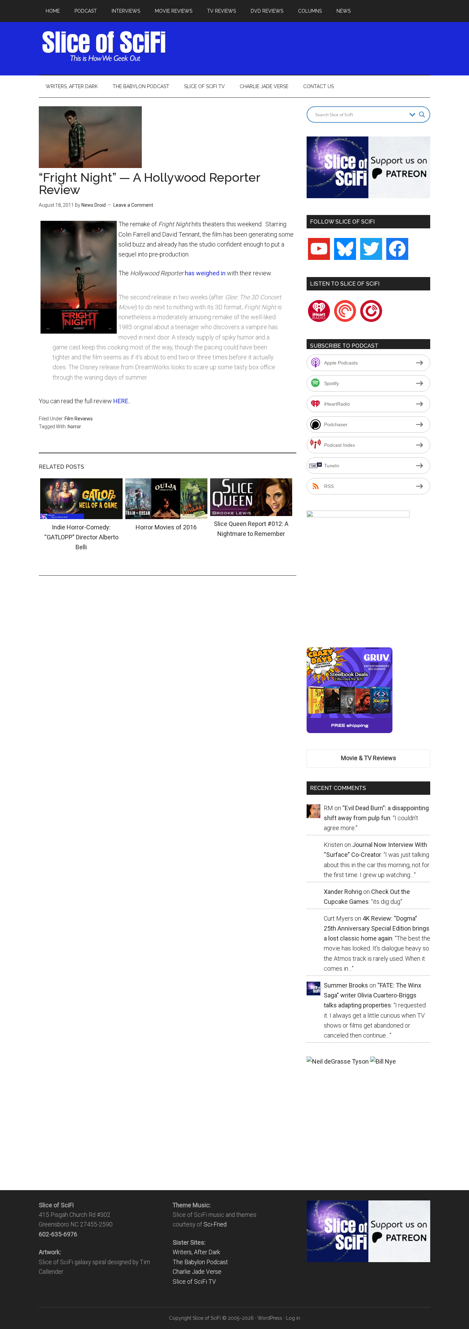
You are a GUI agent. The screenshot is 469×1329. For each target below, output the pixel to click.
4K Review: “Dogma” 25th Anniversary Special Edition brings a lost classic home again (377, 928)
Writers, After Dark (196, 1252)
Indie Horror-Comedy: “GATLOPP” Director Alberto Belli (81, 537)
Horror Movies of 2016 (166, 527)
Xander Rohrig (343, 891)
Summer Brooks (346, 985)
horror (74, 426)
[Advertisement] (305, 46)
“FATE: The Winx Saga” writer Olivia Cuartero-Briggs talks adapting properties (372, 995)
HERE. (121, 401)
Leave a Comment (133, 205)
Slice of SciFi (104, 46)
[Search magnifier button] (422, 114)
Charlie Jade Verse (197, 1271)
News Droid (93, 205)
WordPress (270, 1318)
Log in (293, 1318)
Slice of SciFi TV (194, 1281)
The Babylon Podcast (200, 1262)
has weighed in (206, 273)
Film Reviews (79, 418)
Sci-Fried (215, 1224)
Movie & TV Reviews (368, 758)
